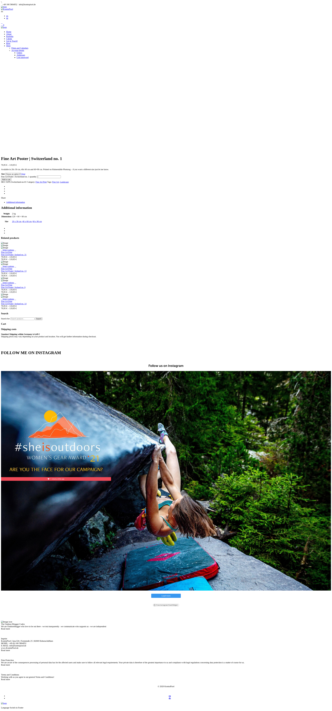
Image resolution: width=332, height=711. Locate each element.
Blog (8, 43)
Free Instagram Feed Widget (167, 605)
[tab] (168, 202)
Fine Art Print (41, 182)
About (8, 34)
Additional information (15, 202)
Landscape (64, 182)
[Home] (4, 7)
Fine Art (55, 182)
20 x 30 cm (16, 221)
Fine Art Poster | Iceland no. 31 (13, 255)
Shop (8, 46)
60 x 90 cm (37, 221)
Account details (17, 50)
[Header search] (2, 23)
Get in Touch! (12, 41)
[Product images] (15, 250)
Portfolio (9, 36)
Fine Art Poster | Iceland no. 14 (13, 304)
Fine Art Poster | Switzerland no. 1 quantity (18, 177)
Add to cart (6, 180)
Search (38, 319)
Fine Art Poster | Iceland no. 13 (13, 271)
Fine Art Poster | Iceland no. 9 (13, 287)
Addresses (21, 55)
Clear (23, 174)
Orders (19, 53)
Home (8, 32)
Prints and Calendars (19, 48)
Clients (9, 39)
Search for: (5, 319)
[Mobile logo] (4, 703)
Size (3, 174)
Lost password (23, 57)
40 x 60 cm (27, 221)
